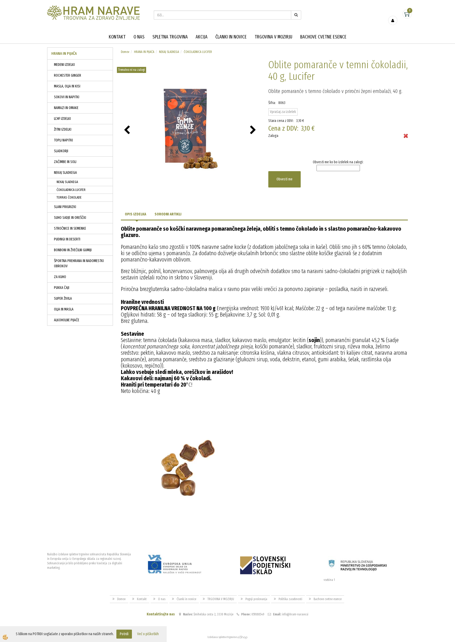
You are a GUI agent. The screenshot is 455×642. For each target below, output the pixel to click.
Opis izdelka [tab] (135, 214)
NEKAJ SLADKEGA (65, 172)
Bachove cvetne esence (323, 37)
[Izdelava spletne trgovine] (242, 637)
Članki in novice (231, 37)
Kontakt (117, 37)
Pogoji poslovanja (256, 599)
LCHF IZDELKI (62, 118)
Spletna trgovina (170, 37)
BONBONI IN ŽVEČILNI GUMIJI (73, 250)
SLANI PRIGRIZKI (65, 207)
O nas (139, 37)
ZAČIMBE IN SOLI (65, 162)
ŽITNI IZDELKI (62, 129)
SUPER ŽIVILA (63, 298)
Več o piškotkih (148, 634)
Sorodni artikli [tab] (168, 214)
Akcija (201, 37)
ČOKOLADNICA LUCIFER (71, 190)
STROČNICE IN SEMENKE (70, 228)
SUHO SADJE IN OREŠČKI (70, 217)
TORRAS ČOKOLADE (69, 197)
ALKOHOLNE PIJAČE (66, 320)
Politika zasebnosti (290, 599)
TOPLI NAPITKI (63, 140)
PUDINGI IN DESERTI (67, 239)
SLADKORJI (61, 151)
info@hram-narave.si (295, 614)
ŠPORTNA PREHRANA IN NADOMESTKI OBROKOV (79, 263)
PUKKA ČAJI (61, 287)
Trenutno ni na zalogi (131, 70)
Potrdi (124, 634)
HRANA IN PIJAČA (144, 52)
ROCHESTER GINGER (67, 75)
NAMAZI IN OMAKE (66, 108)
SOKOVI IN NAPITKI (66, 97)
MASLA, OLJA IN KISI (67, 86)
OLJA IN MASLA (63, 309)
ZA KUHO (60, 277)
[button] (253, 130)
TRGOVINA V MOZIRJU (273, 37)
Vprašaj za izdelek (283, 112)
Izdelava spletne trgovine (222, 637)
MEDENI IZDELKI (64, 64)
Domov (125, 52)
